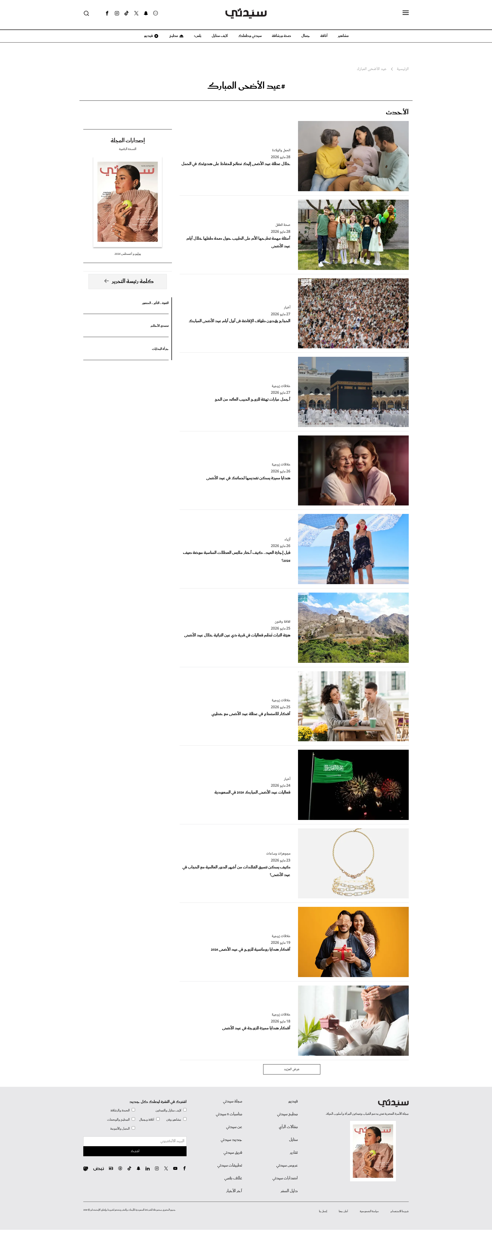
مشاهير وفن (173, 1119)
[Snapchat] (146, 13)
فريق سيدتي (232, 1152)
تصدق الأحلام (160, 326)
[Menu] (406, 13)
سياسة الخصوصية (369, 1211)
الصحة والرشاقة (120, 1110)
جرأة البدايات (160, 349)
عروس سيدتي (287, 1165)
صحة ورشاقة (281, 36)
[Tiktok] (126, 13)
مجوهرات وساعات (278, 854)
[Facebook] (107, 13)
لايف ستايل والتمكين (168, 1110)
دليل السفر (289, 1191)
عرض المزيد (292, 1069)
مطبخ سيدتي (287, 1114)
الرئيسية (403, 69)
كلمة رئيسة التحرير (133, 281)
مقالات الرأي (288, 1127)
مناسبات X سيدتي (229, 1114)
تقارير (294, 1152)
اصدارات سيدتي (285, 1178)
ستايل (293, 1140)
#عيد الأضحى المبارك (246, 86)
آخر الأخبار (234, 1191)
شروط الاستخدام (400, 1211)
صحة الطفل (282, 225)
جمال (305, 36)
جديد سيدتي (231, 1140)
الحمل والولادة (281, 150)
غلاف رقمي (233, 1178)
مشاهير (343, 36)
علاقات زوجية (281, 386)
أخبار (287, 308)
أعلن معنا (343, 1211)
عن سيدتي (234, 1127)
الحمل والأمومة (120, 1128)
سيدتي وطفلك (250, 36)
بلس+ (197, 36)
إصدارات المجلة (128, 140)
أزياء (287, 539)
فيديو (148, 36)
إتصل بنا (323, 1211)
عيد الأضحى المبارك (371, 69)
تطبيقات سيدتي (229, 1165)
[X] (136, 13)
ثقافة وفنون (282, 622)
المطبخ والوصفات (118, 1119)
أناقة (323, 36)
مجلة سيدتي (232, 1101)
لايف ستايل (220, 36)
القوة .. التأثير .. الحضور (155, 303)
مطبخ (173, 36)
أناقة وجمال (146, 1119)
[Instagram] (117, 13)
